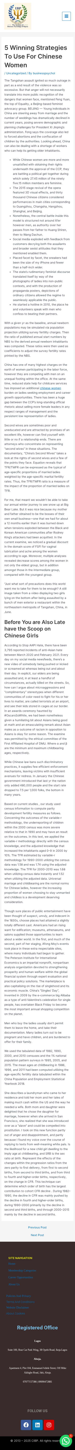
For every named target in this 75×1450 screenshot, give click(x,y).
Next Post (37, 1235)
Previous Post (37, 1227)
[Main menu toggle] (66, 16)
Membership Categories (22, 1270)
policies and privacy (18, 1296)
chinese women (50, 388)
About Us (14, 1284)
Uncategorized (16, 73)
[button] (66, 1441)
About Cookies (15, 1313)
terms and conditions (20, 1302)
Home (11, 1263)
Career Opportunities (20, 1277)
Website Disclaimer (17, 1307)
